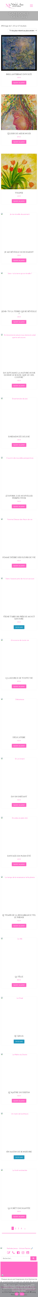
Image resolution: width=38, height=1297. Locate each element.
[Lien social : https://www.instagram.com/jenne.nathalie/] (23, 1252)
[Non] (35, 1290)
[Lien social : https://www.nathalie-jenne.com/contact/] (9, 1252)
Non (22, 1294)
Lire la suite (19, 627)
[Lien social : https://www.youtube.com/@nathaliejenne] (28, 1252)
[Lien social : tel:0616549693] (14, 1252)
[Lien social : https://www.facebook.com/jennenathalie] (19, 1252)
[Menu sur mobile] (31, 5)
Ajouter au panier (19, 83)
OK (17, 1294)
